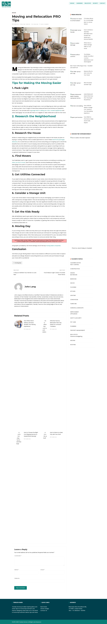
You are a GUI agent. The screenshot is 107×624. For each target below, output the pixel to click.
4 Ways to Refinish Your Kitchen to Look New (25, 273)
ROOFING (73, 344)
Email (43, 570)
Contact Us (43, 610)
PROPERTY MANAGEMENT (77, 330)
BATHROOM (73, 275)
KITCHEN (72, 291)
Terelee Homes (23, 622)
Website (16, 578)
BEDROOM (73, 279)
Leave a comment (45, 24)
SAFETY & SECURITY (76, 318)
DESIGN (72, 3)
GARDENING (80, 3)
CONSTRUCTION (75, 269)
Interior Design (44, 608)
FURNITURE (73, 304)
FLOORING (73, 287)
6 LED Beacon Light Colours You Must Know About (54, 273)
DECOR (72, 283)
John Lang (35, 24)
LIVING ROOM (74, 299)
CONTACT (102, 3)
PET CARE (73, 322)
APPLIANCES (73, 314)
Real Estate (43, 607)
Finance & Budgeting (76, 336)
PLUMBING (73, 326)
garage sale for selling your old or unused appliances (46, 110)
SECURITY (95, 3)
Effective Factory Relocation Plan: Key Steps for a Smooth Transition (56, 323)
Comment (17, 556)
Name (16, 570)
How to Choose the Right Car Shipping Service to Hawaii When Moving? (31, 434)
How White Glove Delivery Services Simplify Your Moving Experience (30, 323)
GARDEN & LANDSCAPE (76, 308)
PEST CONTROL (74, 264)
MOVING (14, 12)
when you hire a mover (18, 162)
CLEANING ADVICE (75, 263)
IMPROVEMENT (74, 312)
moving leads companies (53, 245)
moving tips (18, 263)
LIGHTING (73, 295)
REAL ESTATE (88, 3)
